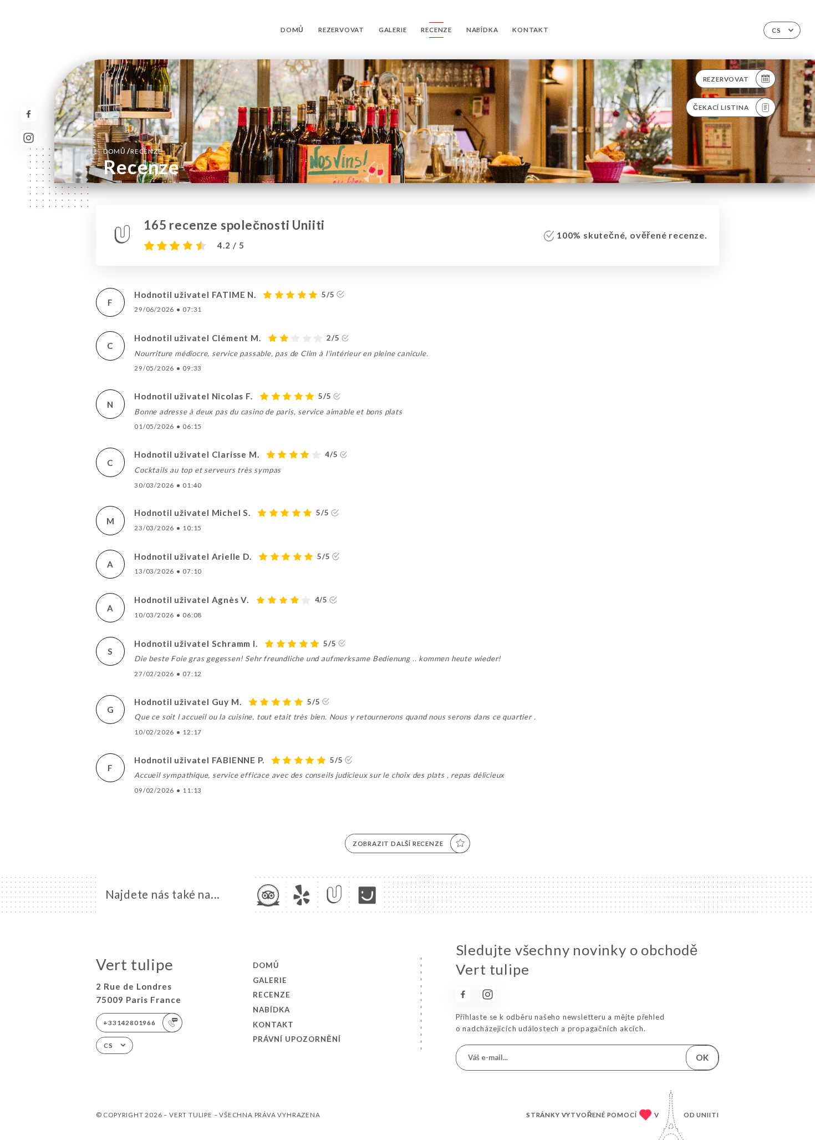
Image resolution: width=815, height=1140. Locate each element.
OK (702, 1057)
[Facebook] (28, 114)
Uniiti (707, 1114)
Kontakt (530, 29)
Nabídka (482, 29)
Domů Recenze (132, 150)
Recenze (436, 29)
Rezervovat (341, 29)
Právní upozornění (297, 1039)
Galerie (393, 29)
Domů (292, 29)
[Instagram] (28, 137)
